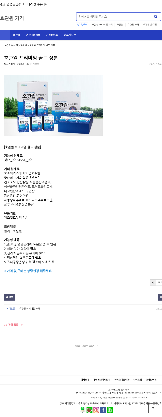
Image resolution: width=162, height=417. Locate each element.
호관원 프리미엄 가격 (102, 25)
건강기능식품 (33, 35)
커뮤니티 (13, 45)
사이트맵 (137, 380)
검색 (10, 297)
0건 (22, 64)
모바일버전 (151, 380)
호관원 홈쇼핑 (150, 25)
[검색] (156, 17)
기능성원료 (52, 35)
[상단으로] (153, 408)
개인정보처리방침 (101, 380)
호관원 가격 (133, 25)
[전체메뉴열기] (5, 35)
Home (3, 45)
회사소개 (85, 380)
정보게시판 (70, 35)
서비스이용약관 (121, 380)
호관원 (120, 25)
